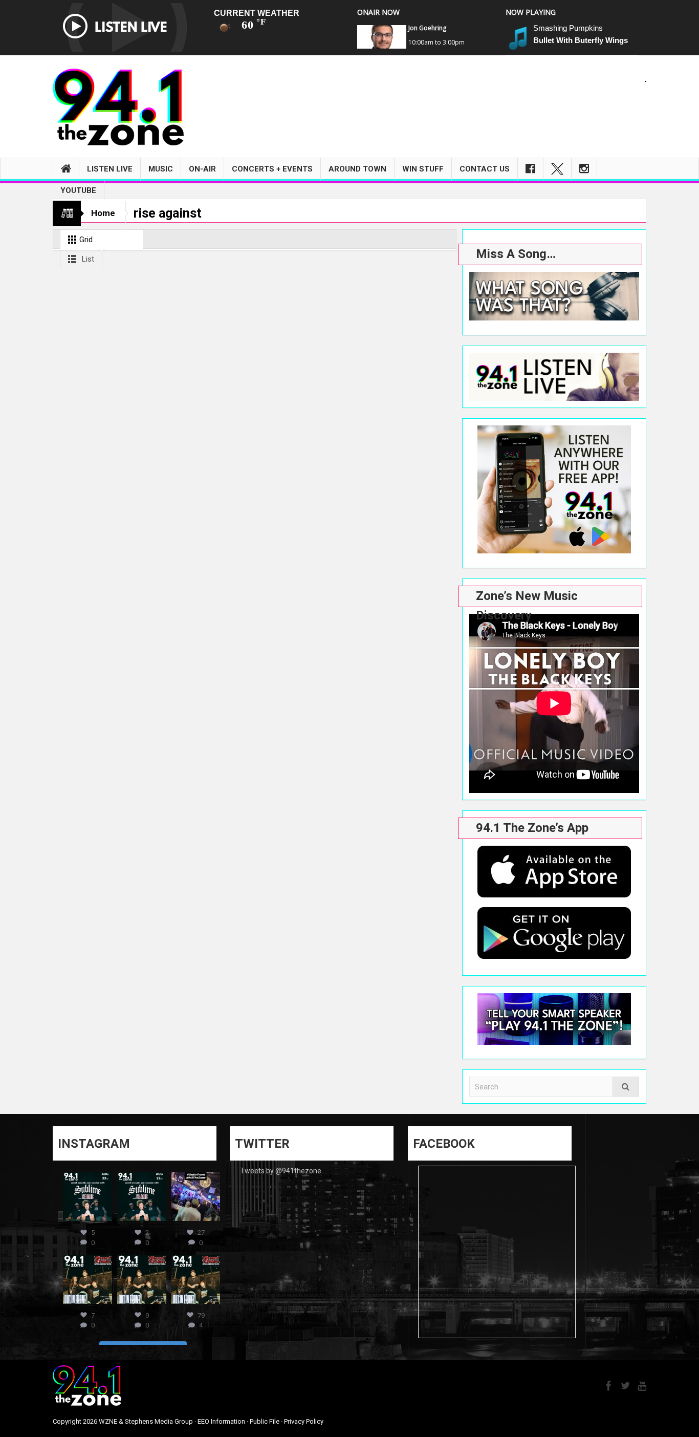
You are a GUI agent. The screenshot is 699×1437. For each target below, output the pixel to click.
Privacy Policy (303, 1421)
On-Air (202, 169)
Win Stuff (423, 169)
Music (160, 169)
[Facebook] (530, 169)
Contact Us (485, 169)
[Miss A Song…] (554, 296)
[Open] (87, 1196)
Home (103, 213)
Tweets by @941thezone (280, 1171)
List (87, 259)
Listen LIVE (110, 169)
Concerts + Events (272, 169)
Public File (264, 1421)
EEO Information (221, 1421)
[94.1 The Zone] (118, 106)
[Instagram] (584, 169)
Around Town (357, 169)
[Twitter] (557, 169)
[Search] (626, 1087)
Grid (85, 239)
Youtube (78, 190)
